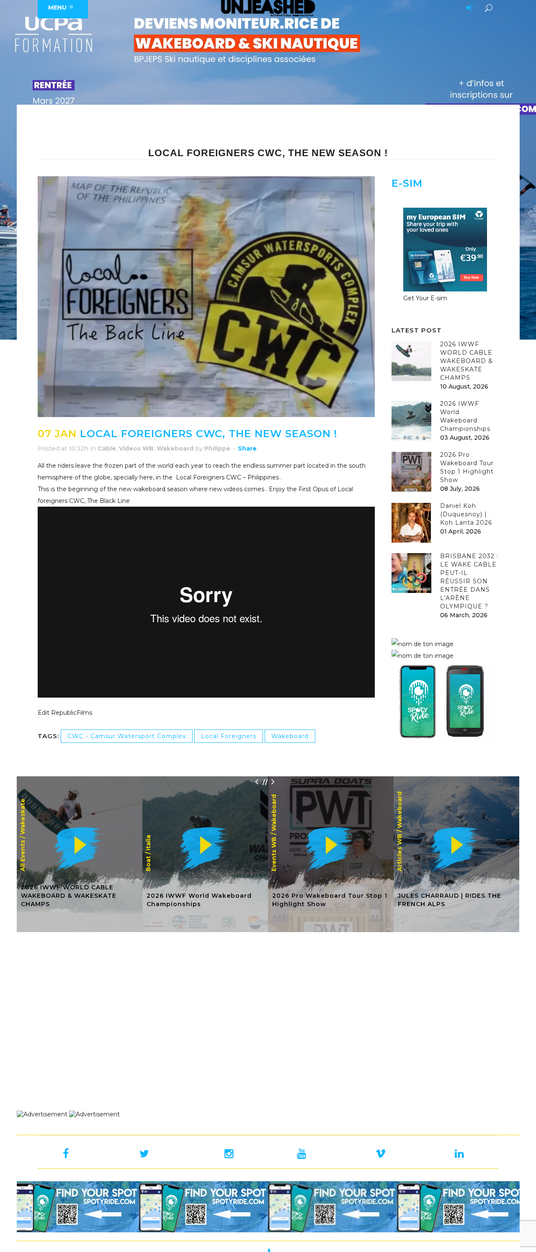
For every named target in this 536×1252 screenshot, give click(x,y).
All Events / (22, 853)
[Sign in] (468, 8)
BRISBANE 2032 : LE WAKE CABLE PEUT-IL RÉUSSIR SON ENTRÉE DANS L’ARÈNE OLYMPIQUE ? (469, 581)
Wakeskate (22, 817)
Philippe (217, 448)
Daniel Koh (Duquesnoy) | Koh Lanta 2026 (466, 514)
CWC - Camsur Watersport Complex (126, 736)
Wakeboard (175, 448)
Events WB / (274, 852)
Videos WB (136, 448)
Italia (148, 842)
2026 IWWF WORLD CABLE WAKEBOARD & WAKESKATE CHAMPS (466, 360)
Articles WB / (399, 850)
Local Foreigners (228, 736)
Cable (107, 448)
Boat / (148, 861)
